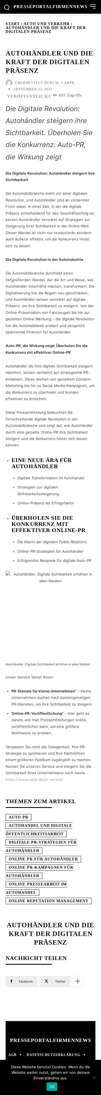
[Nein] (94, 1077)
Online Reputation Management (48, 901)
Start (13, 24)
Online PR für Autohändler (43, 859)
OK (52, 1086)
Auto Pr (18, 817)
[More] (78, 981)
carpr (68, 83)
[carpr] (10, 83)
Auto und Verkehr (47, 24)
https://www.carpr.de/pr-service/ (35, 779)
